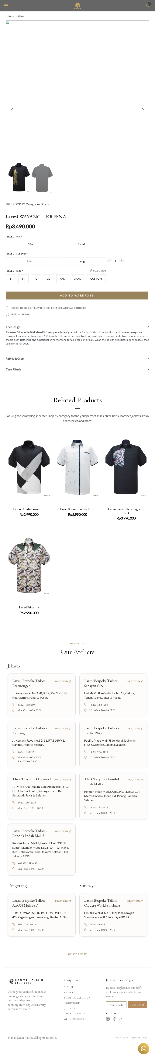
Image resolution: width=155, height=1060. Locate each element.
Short (30, 261)
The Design (13, 327)
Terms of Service (139, 1037)
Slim (30, 244)
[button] (6, 5)
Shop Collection (77, 997)
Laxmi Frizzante (29, 607)
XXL (62, 278)
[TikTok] (121, 1019)
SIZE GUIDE (99, 270)
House (69, 987)
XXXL (77, 278)
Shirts (21, 16)
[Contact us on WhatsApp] (143, 1048)
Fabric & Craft (15, 358)
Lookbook (72, 1003)
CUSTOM (96, 278)
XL (48, 278)
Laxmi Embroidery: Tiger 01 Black (126, 511)
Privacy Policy (121, 1037)
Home (10, 16)
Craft (69, 992)
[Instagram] (108, 1019)
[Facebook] (114, 1019)
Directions (61, 681)
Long (82, 261)
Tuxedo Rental (76, 1013)
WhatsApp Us (77, 954)
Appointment (74, 1018)
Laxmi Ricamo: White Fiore (77, 509)
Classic (82, 244)
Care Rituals (13, 369)
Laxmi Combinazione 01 (29, 509)
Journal (70, 1008)
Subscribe (137, 1004)
